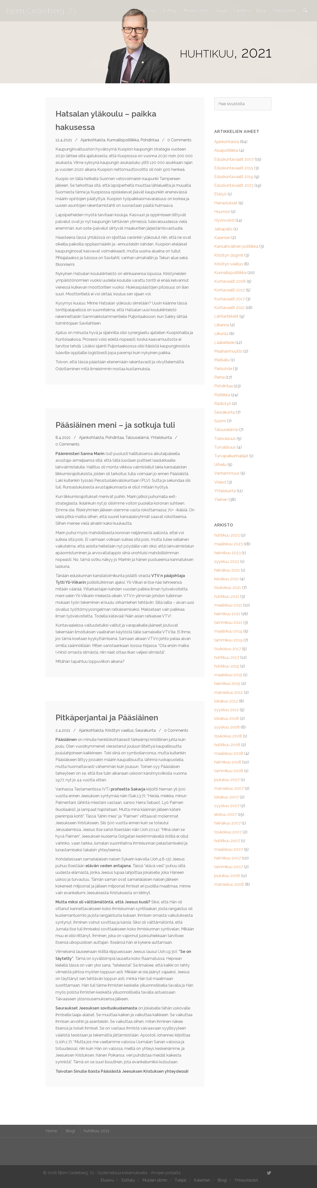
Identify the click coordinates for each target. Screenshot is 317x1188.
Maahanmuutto (228, 351)
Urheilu (220, 464)
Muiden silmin (195, 10)
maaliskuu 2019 (228, 631)
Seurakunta (145, 730)
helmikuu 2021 (227, 613)
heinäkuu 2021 (227, 570)
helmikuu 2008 (227, 762)
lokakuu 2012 (226, 701)
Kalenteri (241, 10)
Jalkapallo (223, 229)
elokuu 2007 (225, 814)
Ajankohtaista (92, 140)
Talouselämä (137, 437)
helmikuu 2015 (227, 683)
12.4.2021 (63, 140)
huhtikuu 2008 (227, 744)
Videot (220, 482)
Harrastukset (226, 203)
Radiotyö (222, 403)
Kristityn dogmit (228, 255)
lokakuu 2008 (226, 718)
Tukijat (221, 10)
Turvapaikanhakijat (231, 456)
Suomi (220, 421)
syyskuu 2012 (226, 709)
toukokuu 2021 (227, 587)
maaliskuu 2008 (228, 753)
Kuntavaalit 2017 (229, 299)
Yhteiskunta (161, 437)
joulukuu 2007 (227, 779)
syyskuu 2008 (227, 727)
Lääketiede (224, 342)
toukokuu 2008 (228, 736)
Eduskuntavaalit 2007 (234, 159)
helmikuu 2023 (227, 552)
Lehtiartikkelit (226, 316)
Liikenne (221, 325)
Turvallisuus (225, 447)
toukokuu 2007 (228, 832)
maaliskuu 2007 (228, 849)
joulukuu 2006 (227, 875)
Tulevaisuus (225, 438)
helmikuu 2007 (227, 858)
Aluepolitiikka (226, 150)
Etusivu (150, 10)
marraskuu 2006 (229, 884)
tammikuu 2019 (228, 640)
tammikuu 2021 (228, 622)
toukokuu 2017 (227, 648)
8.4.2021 (63, 437)
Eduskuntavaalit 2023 (234, 185)
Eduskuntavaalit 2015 (233, 168)
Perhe (219, 377)
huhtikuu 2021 (226, 596)
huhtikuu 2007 (227, 840)
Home (51, 1130)
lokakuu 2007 (226, 797)
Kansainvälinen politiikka (236, 246)
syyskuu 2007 (226, 805)
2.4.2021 (62, 730)
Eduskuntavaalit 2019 (233, 176)
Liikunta (221, 333)
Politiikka (222, 395)
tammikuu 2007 (228, 866)
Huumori (222, 211)
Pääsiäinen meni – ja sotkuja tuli (115, 424)
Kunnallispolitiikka (123, 140)
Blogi (261, 10)
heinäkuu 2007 (227, 823)
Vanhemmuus (226, 473)
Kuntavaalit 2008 (230, 281)
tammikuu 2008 (228, 770)
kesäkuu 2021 (226, 579)
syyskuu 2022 (226, 561)
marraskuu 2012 (228, 692)
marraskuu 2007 (229, 788)
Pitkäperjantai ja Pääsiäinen (106, 717)
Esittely (170, 10)
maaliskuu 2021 (228, 605)
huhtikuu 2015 (226, 666)
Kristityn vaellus (119, 730)
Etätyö (220, 194)
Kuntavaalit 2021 (229, 307)
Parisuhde (223, 368)
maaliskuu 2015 (228, 674)
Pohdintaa (149, 140)
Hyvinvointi (224, 220)
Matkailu (222, 360)
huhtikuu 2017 (226, 657)
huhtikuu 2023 (227, 535)
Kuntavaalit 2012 (229, 290)
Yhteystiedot (284, 10)
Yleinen (221, 499)
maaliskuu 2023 (228, 544)
